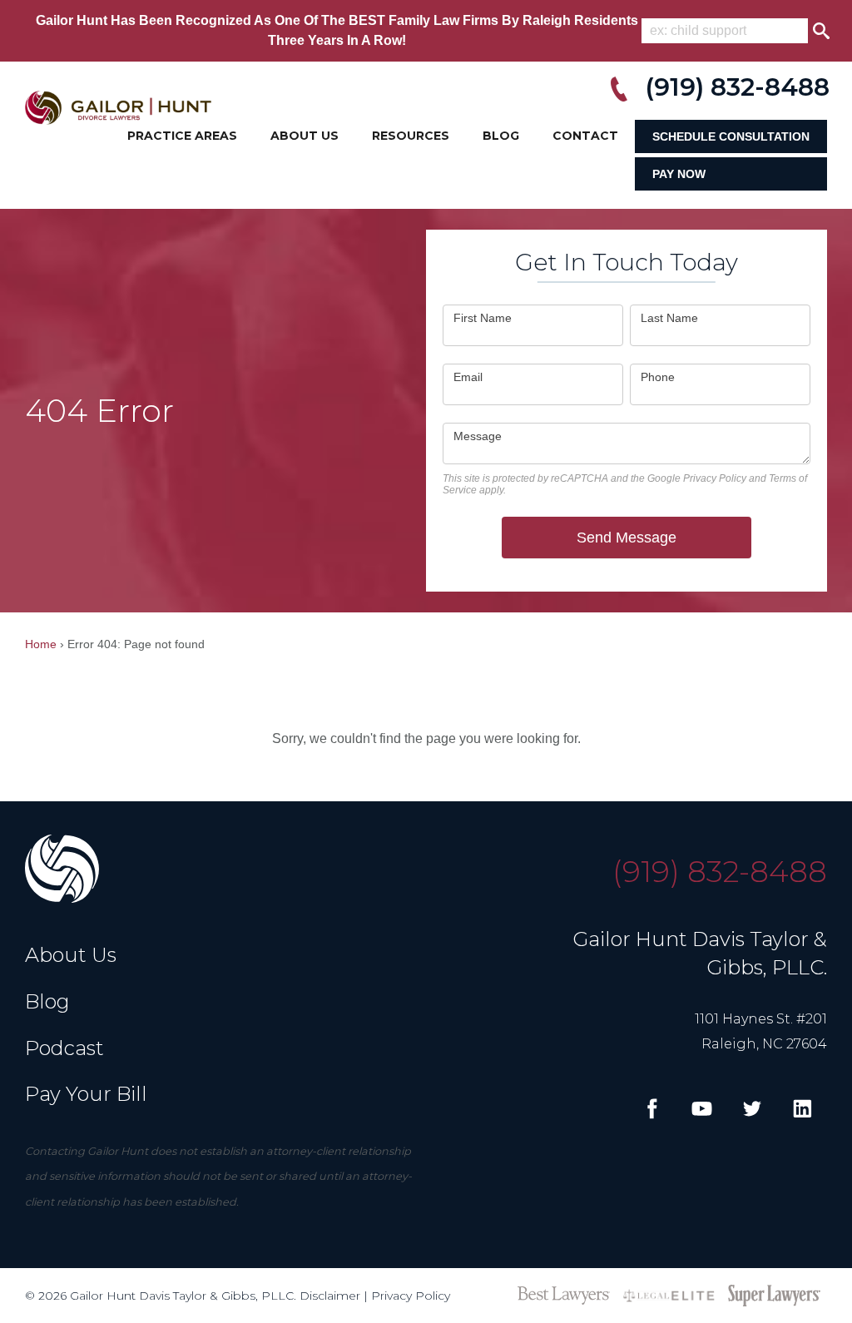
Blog (501, 135)
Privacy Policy (714, 478)
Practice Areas (182, 135)
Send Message (626, 537)
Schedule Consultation (731, 136)
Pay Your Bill (86, 1094)
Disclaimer (330, 1295)
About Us (304, 135)
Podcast (64, 1048)
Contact (585, 135)
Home (41, 644)
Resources (410, 135)
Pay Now (679, 174)
